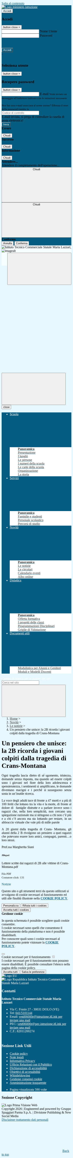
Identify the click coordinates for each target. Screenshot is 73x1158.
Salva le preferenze (33, 971)
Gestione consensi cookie (26, 1079)
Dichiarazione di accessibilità (28, 1068)
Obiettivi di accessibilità (25, 1071)
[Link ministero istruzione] (20, 7)
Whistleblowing (20, 1075)
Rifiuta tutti (35, 905)
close (6, 407)
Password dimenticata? (16, 42)
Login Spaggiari (38, 109)
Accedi (7, 11)
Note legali (17, 1057)
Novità (14, 722)
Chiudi (7, 135)
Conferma (21, 243)
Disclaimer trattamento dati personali (25, 1119)
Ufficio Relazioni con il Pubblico (31, 1064)
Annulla (7, 243)
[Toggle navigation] (34, 389)
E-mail (44, 94)
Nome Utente (48, 31)
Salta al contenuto (13, 3)
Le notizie (16, 726)
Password (46, 35)
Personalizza (10, 905)
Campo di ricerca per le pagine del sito (26, 678)
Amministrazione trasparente (28, 1082)
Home (14, 718)
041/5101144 (23, 1013)
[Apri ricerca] (39, 269)
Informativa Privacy (22, 1061)
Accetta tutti (16, 909)
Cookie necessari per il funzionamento (26, 957)
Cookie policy (19, 1053)
